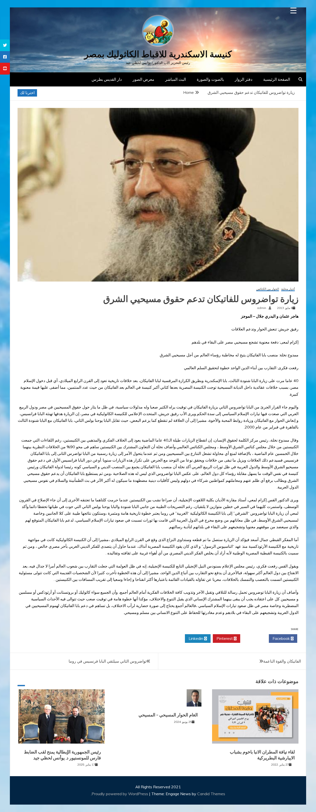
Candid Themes (211, 793)
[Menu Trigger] (293, 10)
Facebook (282, 638)
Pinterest (225, 638)
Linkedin (196, 638)
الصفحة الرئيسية (276, 79)
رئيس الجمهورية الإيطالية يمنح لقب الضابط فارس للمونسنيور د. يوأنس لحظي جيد (62, 755)
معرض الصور (143, 79)
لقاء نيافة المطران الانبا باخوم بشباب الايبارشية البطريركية (262, 755)
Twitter (253, 638)
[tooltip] (5, 45)
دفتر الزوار (243, 79)
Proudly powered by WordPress (120, 793)
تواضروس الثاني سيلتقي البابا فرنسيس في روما (107, 661)
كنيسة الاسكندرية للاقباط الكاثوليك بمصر (158, 54)
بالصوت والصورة (210, 79)
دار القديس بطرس (107, 79)
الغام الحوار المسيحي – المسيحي (168, 714)
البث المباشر (175, 79)
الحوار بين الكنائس (267, 289)
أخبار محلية (288, 289)
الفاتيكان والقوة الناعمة (282, 661)
